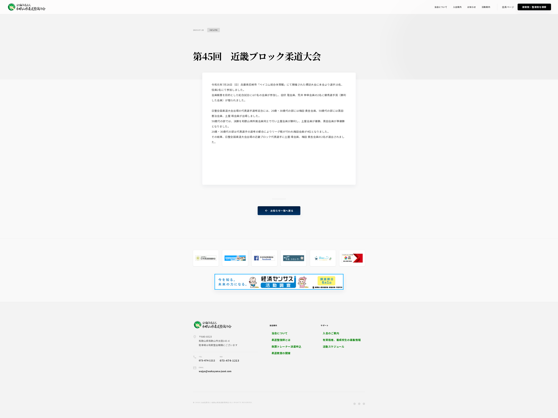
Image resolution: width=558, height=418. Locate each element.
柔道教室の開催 (281, 353)
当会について (440, 7)
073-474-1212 (207, 360)
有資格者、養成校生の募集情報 (342, 340)
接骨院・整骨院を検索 (534, 7)
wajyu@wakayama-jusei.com (215, 371)
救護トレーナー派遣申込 (286, 346)
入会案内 (457, 7)
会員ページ (508, 7)
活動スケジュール (333, 346)
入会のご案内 (331, 333)
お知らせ (471, 7)
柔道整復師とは (281, 340)
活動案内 (486, 7)
